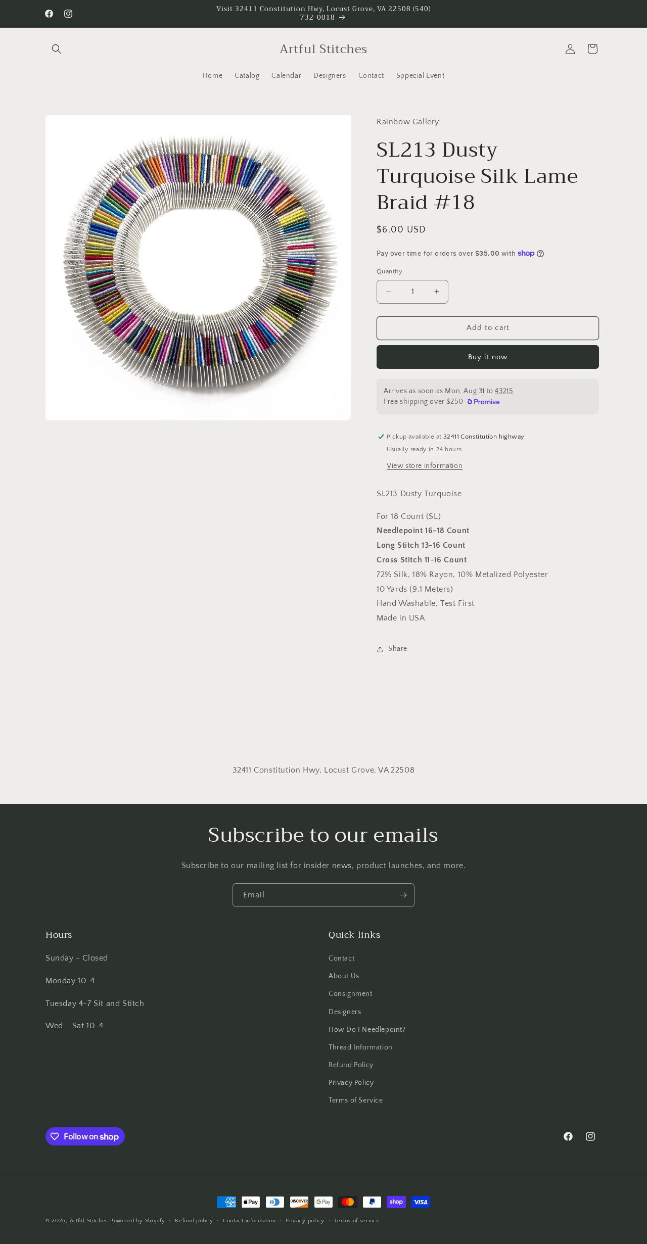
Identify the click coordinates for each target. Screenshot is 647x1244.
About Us (344, 976)
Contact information (249, 1221)
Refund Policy (351, 1065)
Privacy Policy (351, 1083)
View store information (425, 466)
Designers (345, 1012)
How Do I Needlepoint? (367, 1030)
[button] (56, 49)
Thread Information (361, 1047)
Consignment (351, 994)
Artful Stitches (89, 1221)
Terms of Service (356, 1100)
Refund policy (194, 1221)
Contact (341, 958)
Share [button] (397, 649)
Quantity (389, 271)
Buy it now (487, 357)
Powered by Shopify (137, 1221)
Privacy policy (305, 1221)
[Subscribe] (403, 895)
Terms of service (357, 1221)
